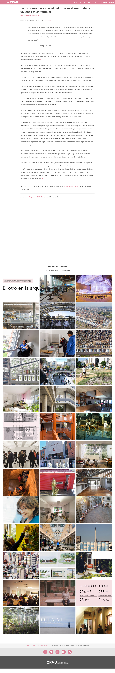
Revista (33, 645)
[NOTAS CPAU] (10, 2)
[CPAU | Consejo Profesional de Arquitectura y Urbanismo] (57, 662)
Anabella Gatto (36, 15)
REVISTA (77, 2)
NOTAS (87, 2)
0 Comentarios (47, 20)
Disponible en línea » (71, 186)
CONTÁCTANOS (107, 2)
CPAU (94, 2)
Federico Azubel (25, 15)
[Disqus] (57, 228)
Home (27, 645)
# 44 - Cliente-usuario (42, 645)
